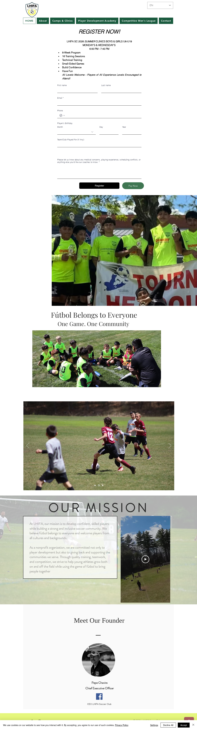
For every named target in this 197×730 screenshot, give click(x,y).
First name (62, 85)
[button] (96, 358)
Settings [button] (154, 725)
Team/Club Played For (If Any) (70, 139)
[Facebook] (99, 696)
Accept (183, 725)
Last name (106, 85)
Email (60, 98)
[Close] (193, 725)
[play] (153, 333)
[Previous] (27, 446)
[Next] (170, 446)
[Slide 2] (98, 485)
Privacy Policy (121, 725)
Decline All (168, 725)
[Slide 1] (95, 485)
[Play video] (145, 559)
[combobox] (76, 132)
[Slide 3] (102, 485)
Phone (60, 110)
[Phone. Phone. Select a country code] (62, 115)
